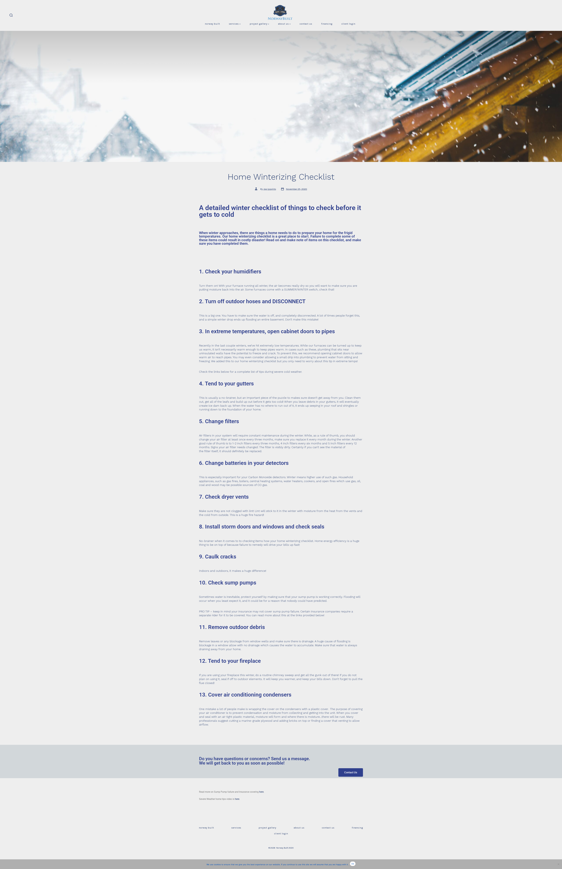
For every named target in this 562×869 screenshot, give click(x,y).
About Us (283, 23)
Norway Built (212, 23)
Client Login (348, 23)
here (261, 791)
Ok (352, 864)
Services (234, 23)
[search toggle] (11, 15)
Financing (327, 23)
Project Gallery (258, 23)
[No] (558, 864)
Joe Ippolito (269, 189)
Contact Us (306, 23)
